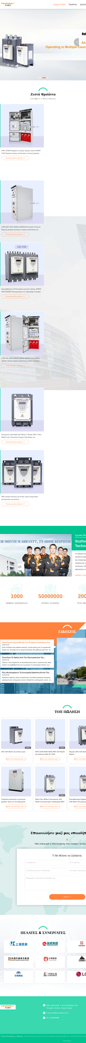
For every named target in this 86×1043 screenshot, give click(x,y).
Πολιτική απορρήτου (8, 1036)
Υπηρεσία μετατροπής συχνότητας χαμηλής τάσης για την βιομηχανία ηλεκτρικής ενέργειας (13, 800)
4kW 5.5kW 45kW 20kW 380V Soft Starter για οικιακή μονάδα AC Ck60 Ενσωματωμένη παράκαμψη (50, 753)
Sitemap (19, 1036)
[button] (38, 77)
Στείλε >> (67, 897)
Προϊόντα (73, 4)
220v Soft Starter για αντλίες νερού (13, 752)
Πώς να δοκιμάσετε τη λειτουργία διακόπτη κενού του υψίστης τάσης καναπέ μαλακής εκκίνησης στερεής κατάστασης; (25, 673)
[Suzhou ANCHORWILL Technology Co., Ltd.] (8, 4)
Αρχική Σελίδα (59, 4)
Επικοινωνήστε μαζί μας (14, 158)
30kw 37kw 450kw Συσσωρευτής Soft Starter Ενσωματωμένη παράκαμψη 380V (49, 800)
